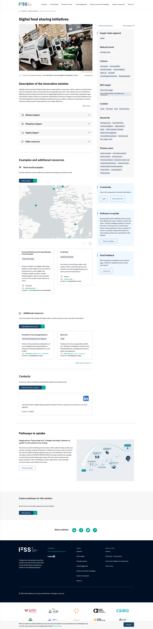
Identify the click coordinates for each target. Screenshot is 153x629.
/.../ (31, 288)
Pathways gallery (108, 241)
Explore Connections (118, 4)
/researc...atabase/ (74, 354)
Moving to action (66, 4)
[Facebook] (81, 530)
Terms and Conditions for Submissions (116, 561)
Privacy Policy (57, 626)
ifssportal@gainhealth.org (57, 551)
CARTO (90, 237)
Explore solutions (33, 11)
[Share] (95, 530)
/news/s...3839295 (36, 354)
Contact (107, 551)
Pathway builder (27, 468)
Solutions (44, 4)
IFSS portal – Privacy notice (113, 556)
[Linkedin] (74, 530)
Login (104, 199)
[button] (36, 205)
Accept (128, 625)
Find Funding (54, 4)
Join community (117, 199)
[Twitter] (88, 530)
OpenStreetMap (62, 237)
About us (131, 4)
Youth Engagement (81, 4)
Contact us (106, 271)
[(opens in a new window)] (86, 398)
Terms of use (109, 566)
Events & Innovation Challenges (99, 4)
